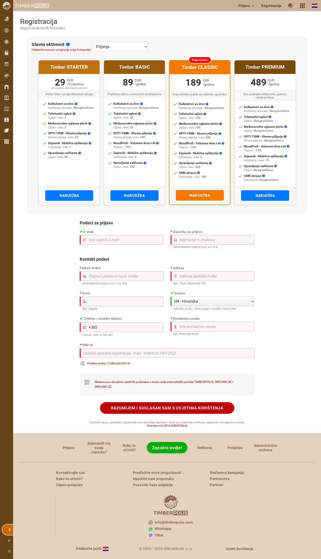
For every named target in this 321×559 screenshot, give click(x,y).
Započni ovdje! (167, 447)
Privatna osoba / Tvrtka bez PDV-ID (108, 363)
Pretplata (235, 447)
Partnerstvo (220, 479)
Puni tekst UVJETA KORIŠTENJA (167, 425)
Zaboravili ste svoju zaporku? (98, 447)
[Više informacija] (68, 44)
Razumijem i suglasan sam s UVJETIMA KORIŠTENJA (167, 408)
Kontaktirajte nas (70, 472)
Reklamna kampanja (227, 472)
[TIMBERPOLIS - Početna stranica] (28, 5)
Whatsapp (163, 528)
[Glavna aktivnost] (291, 5)
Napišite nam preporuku (153, 479)
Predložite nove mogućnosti (157, 472)
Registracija (271, 5)
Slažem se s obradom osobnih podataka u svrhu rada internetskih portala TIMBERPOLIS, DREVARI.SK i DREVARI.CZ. (164, 384)
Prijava (244, 5)
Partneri (216, 485)
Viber (159, 535)
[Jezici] (314, 5)
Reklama (204, 447)
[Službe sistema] (302, 5)
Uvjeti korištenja (239, 549)
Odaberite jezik (88, 548)
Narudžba (69, 195)
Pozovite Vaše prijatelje (153, 485)
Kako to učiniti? (129, 447)
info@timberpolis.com (174, 522)
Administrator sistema (265, 447)
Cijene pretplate (69, 485)
